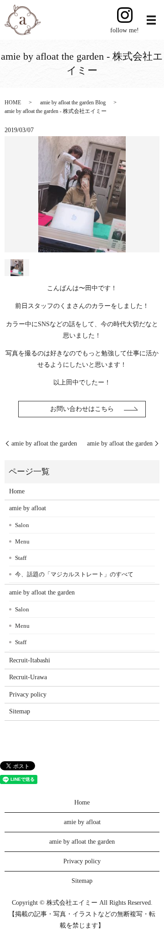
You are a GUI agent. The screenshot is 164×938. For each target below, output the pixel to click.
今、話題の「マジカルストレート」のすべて (74, 574)
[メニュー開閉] (151, 20)
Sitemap (19, 711)
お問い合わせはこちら (82, 408)
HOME (13, 102)
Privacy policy (27, 694)
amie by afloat (27, 508)
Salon (22, 525)
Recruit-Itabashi (29, 660)
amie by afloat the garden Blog (73, 102)
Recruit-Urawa (28, 677)
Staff (20, 557)
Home (17, 491)
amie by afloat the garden (44, 443)
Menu (22, 541)
